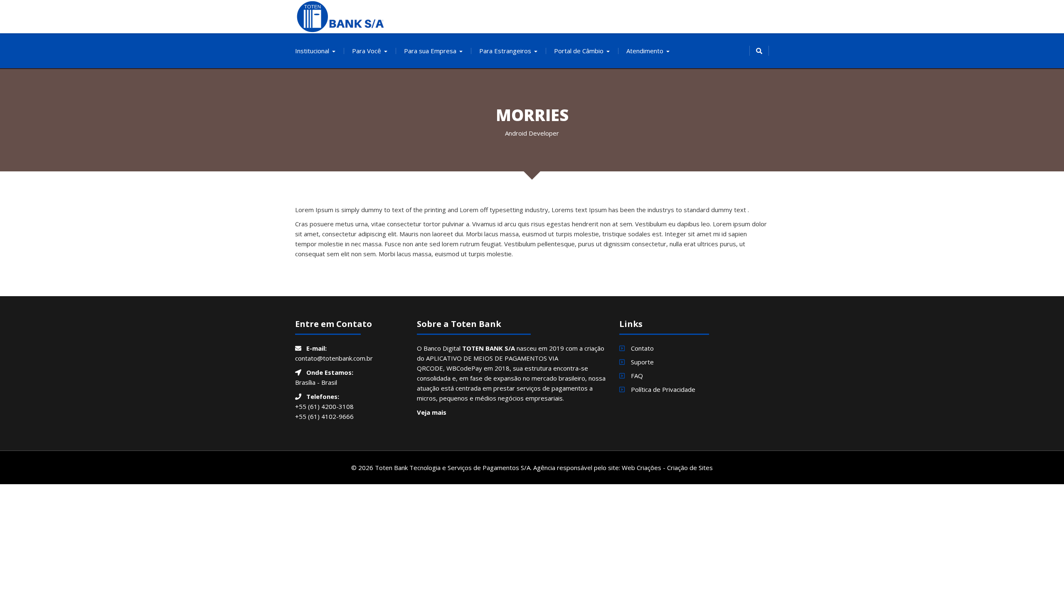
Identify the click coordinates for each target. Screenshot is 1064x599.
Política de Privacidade (663, 389)
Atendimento (644, 51)
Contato (642, 348)
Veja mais (431, 412)
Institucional (312, 51)
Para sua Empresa (430, 51)
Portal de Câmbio (578, 51)
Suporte (642, 362)
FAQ (637, 375)
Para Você (366, 51)
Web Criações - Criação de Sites (667, 467)
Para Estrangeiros (505, 51)
